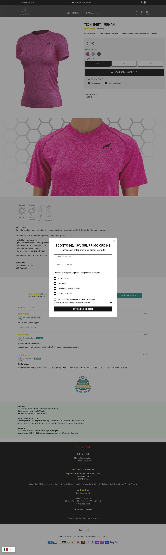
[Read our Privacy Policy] (111, 303)
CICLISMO (62, 283)
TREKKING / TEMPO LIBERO (69, 288)
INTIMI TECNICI (64, 279)
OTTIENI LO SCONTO (83, 309)
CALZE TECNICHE (65, 293)
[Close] (114, 240)
